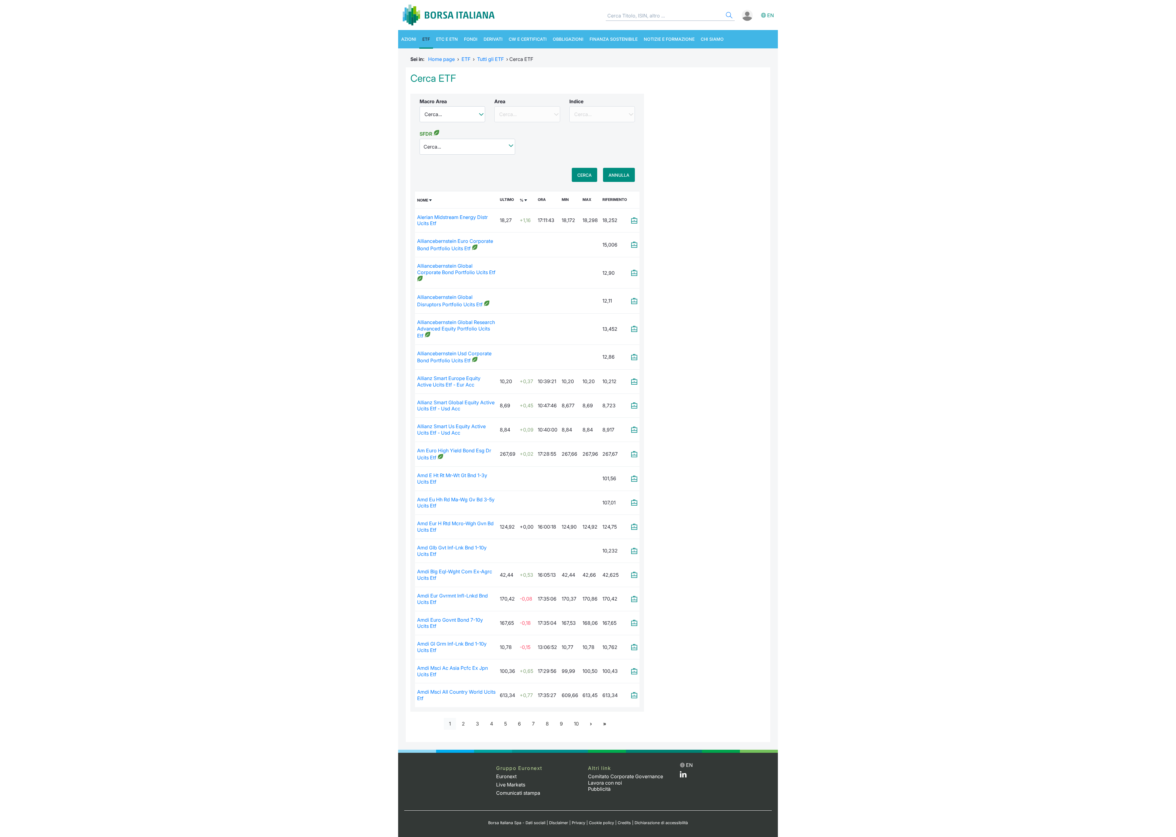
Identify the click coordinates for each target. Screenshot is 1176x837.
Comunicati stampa (518, 793)
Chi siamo (712, 39)
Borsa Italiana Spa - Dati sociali (516, 822)
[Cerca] (728, 16)
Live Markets (510, 785)
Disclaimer (558, 822)
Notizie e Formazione (669, 39)
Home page (441, 59)
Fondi (470, 39)
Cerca (584, 175)
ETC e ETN (447, 39)
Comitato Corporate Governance (625, 776)
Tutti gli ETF (490, 59)
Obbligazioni (568, 39)
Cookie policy (601, 822)
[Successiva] (591, 724)
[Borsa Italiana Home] (449, 15)
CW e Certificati (528, 39)
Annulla (619, 175)
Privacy (578, 822)
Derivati (493, 39)
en (770, 15)
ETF (426, 39)
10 (576, 724)
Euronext (506, 776)
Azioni (408, 39)
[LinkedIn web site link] (683, 776)
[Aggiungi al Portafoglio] (634, 220)
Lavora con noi (605, 783)
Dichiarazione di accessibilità (661, 822)
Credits (624, 822)
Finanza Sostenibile (614, 39)
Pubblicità (599, 789)
